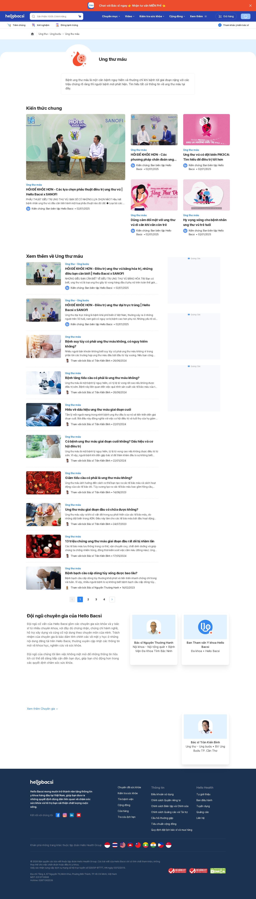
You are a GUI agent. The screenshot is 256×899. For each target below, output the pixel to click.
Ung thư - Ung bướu (50, 34)
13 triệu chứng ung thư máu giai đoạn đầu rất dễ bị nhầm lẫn (109, 541)
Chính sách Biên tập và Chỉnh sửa (169, 806)
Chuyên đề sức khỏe (129, 787)
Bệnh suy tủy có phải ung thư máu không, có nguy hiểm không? (106, 344)
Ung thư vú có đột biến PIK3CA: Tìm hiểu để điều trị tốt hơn (206, 157)
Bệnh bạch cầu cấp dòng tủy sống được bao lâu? (101, 573)
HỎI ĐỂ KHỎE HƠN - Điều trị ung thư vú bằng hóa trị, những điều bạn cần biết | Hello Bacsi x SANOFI (109, 271)
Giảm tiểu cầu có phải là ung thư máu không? (98, 478)
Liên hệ (200, 817)
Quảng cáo (202, 812)
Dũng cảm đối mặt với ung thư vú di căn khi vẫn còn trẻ (153, 222)
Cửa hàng (123, 810)
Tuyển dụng (203, 806)
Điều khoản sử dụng (162, 794)
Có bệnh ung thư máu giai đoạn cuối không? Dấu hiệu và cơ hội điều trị (109, 444)
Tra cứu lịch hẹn (126, 816)
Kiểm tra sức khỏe (128, 793)
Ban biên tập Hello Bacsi (59, 208)
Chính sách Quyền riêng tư (166, 800)
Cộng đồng (124, 805)
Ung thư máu (72, 34)
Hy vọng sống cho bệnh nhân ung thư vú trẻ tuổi (205, 222)
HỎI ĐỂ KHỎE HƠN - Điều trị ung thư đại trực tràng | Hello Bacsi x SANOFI (107, 307)
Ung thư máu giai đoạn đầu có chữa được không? (101, 509)
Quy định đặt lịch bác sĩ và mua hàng (171, 829)
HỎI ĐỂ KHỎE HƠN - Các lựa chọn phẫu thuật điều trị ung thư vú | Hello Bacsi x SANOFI (74, 192)
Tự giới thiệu (203, 794)
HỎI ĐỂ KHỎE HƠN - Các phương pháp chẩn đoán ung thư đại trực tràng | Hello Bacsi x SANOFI (154, 157)
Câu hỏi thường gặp (162, 817)
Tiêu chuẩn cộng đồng (163, 823)
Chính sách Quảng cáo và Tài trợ (169, 812)
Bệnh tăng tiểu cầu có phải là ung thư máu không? (102, 378)
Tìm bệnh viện (125, 799)
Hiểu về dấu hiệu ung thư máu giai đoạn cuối (98, 409)
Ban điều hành (204, 800)
